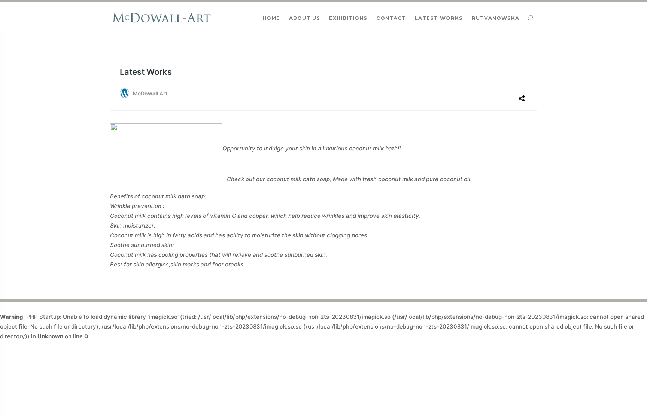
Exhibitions (348, 18)
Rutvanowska (495, 18)
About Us (304, 18)
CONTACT (391, 18)
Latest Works (439, 18)
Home (271, 18)
